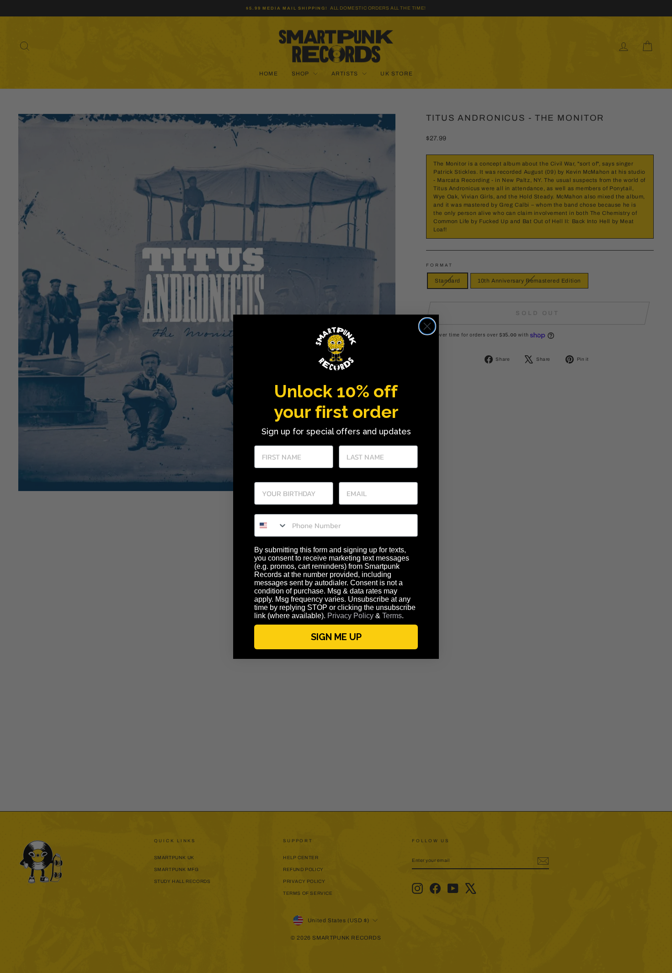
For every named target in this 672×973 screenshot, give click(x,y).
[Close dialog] (427, 326)
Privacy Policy (350, 616)
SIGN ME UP (336, 636)
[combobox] (271, 525)
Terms (392, 616)
